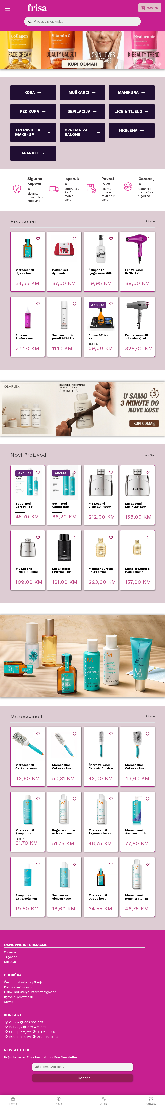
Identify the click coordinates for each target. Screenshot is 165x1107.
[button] (38, 239)
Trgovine (10, 957)
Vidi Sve (150, 221)
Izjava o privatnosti (18, 997)
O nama (10, 952)
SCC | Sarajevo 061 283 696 (32, 1032)
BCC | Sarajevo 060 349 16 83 (33, 1037)
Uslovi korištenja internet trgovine (30, 992)
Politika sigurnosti (18, 987)
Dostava (10, 962)
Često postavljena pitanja (23, 982)
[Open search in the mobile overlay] (82, 21)
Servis (8, 1002)
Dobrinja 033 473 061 (27, 1027)
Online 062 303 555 (26, 1022)
